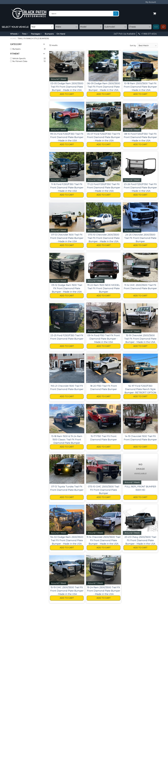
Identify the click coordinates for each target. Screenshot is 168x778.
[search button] (115, 13)
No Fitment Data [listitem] (19, 61)
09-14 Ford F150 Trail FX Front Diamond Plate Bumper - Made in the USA (103, 338)
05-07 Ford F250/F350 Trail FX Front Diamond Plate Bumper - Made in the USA (103, 137)
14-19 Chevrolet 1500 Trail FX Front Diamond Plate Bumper (140, 438)
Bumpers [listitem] (16, 49)
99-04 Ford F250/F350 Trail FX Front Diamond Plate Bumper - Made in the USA (66, 137)
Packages (36, 34)
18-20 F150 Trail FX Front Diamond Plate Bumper (103, 388)
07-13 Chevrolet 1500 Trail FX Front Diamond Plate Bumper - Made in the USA (66, 238)
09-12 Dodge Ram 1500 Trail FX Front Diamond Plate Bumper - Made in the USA (66, 288)
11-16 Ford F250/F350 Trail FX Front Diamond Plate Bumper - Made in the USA (66, 187)
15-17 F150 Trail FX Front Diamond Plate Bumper (103, 438)
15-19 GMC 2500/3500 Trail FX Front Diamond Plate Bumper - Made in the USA (66, 590)
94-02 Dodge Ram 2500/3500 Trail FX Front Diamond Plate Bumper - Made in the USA (66, 540)
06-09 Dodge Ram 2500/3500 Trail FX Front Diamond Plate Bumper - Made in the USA (103, 86)
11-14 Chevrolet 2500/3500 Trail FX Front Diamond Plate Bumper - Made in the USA (103, 540)
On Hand (61, 34)
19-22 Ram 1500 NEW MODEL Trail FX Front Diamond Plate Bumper (103, 288)
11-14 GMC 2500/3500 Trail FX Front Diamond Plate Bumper (140, 287)
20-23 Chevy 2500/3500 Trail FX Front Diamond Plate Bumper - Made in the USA (140, 540)
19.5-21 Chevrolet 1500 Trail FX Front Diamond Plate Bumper (66, 388)
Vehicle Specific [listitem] (19, 58)
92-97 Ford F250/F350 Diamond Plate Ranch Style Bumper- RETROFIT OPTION (140, 389)
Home (13, 38)
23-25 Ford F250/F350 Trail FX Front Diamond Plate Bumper (66, 337)
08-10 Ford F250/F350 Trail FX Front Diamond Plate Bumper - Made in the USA (140, 137)
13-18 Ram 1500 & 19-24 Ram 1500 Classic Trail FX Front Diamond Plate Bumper (66, 439)
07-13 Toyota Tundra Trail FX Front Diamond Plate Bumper (66, 488)
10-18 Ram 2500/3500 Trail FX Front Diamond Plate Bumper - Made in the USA (140, 86)
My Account (150, 2)
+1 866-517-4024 (149, 34)
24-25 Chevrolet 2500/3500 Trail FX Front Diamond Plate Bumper (140, 238)
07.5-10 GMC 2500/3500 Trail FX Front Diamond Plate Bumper (103, 490)
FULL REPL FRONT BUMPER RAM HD (140, 488)
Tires (24, 34)
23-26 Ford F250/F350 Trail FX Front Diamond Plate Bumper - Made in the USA (140, 187)
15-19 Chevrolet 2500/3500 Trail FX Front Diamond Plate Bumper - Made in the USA (140, 338)
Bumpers (49, 34)
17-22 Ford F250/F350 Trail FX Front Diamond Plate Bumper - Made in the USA (103, 187)
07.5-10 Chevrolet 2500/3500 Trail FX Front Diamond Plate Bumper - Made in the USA (103, 238)
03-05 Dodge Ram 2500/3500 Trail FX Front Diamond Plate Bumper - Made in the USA (66, 86)
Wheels (14, 34)
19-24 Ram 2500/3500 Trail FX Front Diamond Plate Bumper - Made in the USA (103, 590)
